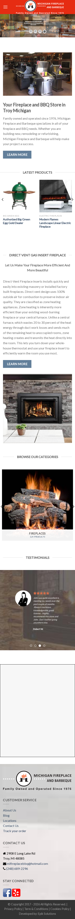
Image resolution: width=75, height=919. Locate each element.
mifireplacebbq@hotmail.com (27, 863)
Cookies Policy (59, 909)
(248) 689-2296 (17, 868)
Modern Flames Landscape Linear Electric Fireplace (55, 223)
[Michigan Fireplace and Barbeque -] (40, 7)
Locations (9, 820)
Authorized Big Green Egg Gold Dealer (16, 221)
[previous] (3, 207)
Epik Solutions (47, 913)
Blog (6, 815)
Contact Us (11, 825)
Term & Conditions (36, 909)
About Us (9, 810)
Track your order (14, 831)
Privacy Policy (13, 909)
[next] (72, 207)
